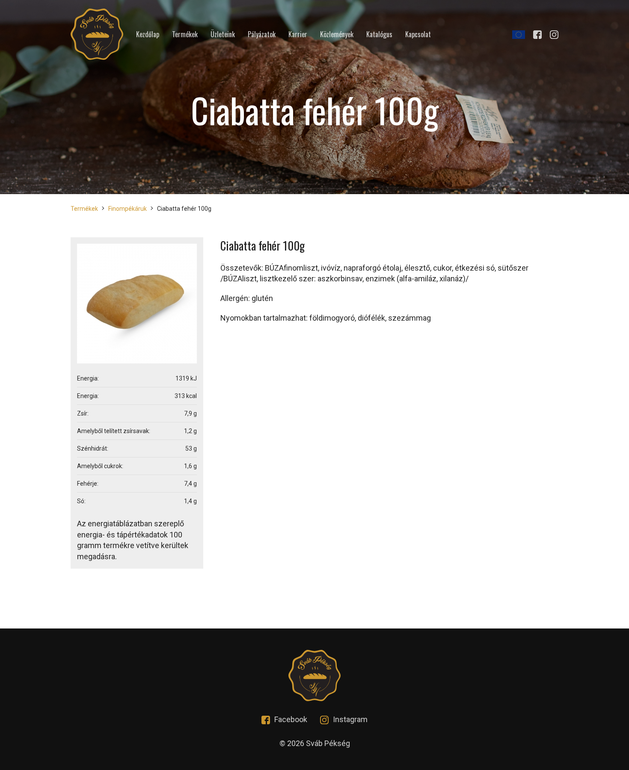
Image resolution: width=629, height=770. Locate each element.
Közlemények (336, 34)
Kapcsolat (418, 34)
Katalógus (379, 34)
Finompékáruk (127, 208)
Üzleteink (223, 34)
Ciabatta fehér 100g (184, 208)
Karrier (297, 34)
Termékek (185, 34)
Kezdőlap (147, 34)
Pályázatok (262, 34)
